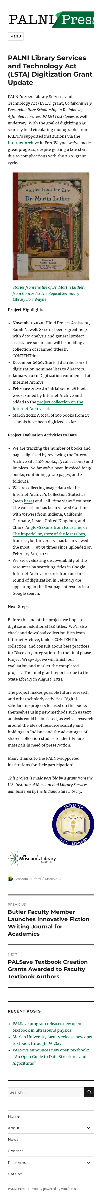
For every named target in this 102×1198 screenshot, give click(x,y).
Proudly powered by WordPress (54, 1189)
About (14, 1128)
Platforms (17, 1162)
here (28, 501)
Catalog (15, 1174)
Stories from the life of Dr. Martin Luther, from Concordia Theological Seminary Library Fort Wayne (49, 293)
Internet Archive (23, 142)
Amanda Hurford (27, 879)
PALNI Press (17, 1189)
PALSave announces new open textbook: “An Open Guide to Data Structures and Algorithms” (51, 1057)
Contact (15, 1151)
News (13, 1139)
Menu (15, 36)
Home (14, 1116)
